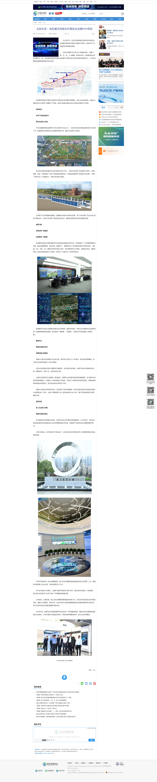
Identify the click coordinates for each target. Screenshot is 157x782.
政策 (66, 1)
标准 (77, 1)
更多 (122, 26)
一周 (121, 107)
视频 (52, 1)
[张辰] (102, 40)
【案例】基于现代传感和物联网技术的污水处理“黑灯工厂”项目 (53, 697)
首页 (36, 22)
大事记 (76, 763)
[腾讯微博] (90, 683)
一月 (116, 107)
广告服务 (105, 763)
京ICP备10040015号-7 (99, 772)
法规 (69, 1)
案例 (91, 1)
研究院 (55, 1)
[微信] (82, 683)
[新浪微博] (94, 683)
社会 (86, 19)
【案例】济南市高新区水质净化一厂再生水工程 (49, 695)
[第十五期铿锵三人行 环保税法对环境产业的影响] (111, 57)
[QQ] (86, 683)
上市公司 (61, 1)
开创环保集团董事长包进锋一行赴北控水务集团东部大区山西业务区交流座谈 (57, 692)
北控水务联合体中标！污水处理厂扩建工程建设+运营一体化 (53, 703)
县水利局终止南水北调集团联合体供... (112, 112)
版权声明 (98, 763)
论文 (73, 1)
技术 (78, 19)
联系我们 (70, 763)
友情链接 (91, 763)
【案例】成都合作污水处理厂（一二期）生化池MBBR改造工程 (53, 711)
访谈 (111, 19)
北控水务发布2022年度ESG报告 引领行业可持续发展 (51, 714)
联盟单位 (83, 763)
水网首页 (36, 1)
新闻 (41, 1)
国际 (95, 19)
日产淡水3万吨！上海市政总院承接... (111, 124)
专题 (48, 1)
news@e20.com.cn (113, 151)
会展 (84, 1)
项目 (70, 19)
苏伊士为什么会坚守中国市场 (109, 117)
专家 (80, 1)
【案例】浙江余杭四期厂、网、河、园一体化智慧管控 (51, 700)
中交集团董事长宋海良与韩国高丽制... (112, 119)
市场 (62, 19)
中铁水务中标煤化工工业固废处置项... (112, 114)
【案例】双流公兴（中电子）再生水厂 (47, 708)
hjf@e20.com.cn (76, 770)
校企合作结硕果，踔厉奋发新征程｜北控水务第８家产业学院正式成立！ (56, 716)
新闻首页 (37, 19)
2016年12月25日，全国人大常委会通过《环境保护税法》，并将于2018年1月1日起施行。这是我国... (111, 76)
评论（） (67, 33)
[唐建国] (102, 30)
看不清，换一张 (50, 740)
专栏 (44, 1)
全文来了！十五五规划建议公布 (110, 122)
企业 (87, 1)
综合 (45, 19)
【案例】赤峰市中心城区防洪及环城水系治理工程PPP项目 (52, 705)
